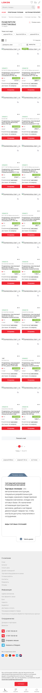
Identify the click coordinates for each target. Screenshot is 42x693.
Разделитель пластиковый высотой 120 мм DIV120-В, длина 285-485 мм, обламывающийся (31, 412)
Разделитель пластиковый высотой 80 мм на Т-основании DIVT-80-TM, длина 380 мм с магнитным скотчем (11, 74)
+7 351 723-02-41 (39, 2)
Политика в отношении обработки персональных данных (21, 614)
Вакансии (5, 625)
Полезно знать (36, 22)
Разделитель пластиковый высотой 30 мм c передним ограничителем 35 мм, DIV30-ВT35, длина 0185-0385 (31, 219)
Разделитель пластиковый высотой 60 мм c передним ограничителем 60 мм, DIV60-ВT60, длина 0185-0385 (11, 412)
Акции (4, 12)
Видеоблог (5, 605)
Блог (3, 599)
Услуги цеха (6, 568)
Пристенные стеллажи (15, 12)
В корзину (11, 90)
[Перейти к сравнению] (35, 2)
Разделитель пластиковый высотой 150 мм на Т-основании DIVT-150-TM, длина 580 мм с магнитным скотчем (31, 171)
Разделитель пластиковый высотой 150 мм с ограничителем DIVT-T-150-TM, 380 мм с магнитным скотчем (11, 171)
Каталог (4, 17)
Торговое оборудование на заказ (13, 573)
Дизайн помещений (8, 570)
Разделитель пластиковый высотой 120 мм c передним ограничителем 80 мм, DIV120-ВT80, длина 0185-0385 (11, 316)
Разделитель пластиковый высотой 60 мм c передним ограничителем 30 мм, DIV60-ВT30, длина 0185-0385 (31, 316)
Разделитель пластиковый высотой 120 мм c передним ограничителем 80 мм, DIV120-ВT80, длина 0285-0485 (31, 267)
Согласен (21, 684)
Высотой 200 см (21, 34)
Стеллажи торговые (30, 17)
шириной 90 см (7, 34)
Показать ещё (21, 438)
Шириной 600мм (8, 460)
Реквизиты (5, 582)
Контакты (5, 579)
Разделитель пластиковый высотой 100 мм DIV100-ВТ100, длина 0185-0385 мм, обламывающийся (11, 364)
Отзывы (4, 585)
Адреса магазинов (8, 594)
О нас (3, 562)
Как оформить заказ (8, 596)
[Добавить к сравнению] (17, 53)
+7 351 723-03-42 (11, 636)
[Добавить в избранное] (17, 50)
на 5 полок (34, 460)
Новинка (25, 48)
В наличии (10, 83)
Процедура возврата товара (11, 611)
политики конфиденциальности (12, 679)
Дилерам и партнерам (9, 622)
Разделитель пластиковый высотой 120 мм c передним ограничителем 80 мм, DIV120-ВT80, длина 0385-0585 (31, 364)
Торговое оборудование (16, 17)
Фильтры (32, 44)
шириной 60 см (34, 34)
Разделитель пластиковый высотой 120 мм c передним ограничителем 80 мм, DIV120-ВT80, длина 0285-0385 (11, 267)
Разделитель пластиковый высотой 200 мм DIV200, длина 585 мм (11, 122)
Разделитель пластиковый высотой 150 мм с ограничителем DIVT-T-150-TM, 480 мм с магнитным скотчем (31, 122)
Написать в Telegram (13, 645)
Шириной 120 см (22, 460)
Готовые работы (7, 576)
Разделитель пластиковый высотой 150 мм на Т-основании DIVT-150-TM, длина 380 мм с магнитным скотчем (31, 74)
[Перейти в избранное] (32, 2)
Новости (4, 602)
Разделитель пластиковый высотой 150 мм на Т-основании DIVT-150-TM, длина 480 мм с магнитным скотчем (11, 219)
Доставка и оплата (8, 608)
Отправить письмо (12, 640)
